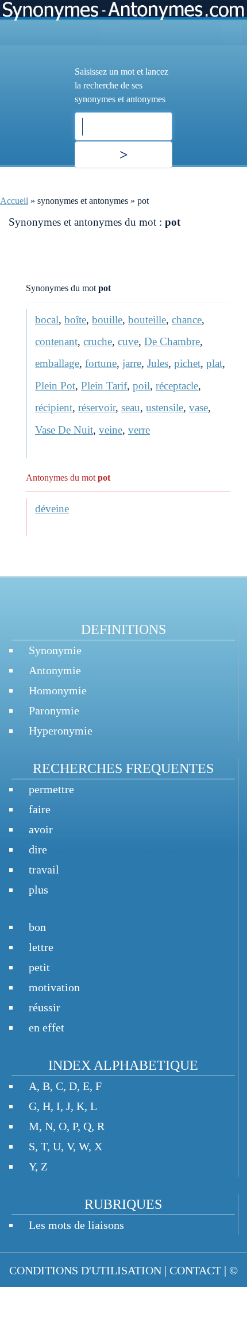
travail (44, 869)
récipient (53, 407)
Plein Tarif (104, 386)
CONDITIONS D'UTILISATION (85, 1270)
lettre (41, 947)
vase (198, 407)
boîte (75, 320)
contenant (56, 341)
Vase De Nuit (64, 430)
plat (214, 363)
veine (110, 430)
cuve (128, 341)
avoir (41, 829)
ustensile (164, 407)
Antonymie (55, 670)
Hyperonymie (60, 730)
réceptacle (177, 386)
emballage (57, 363)
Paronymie (54, 710)
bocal (47, 320)
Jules (157, 363)
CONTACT (195, 1270)
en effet (46, 1027)
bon (37, 927)
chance (187, 320)
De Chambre (172, 341)
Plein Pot (55, 386)
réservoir (96, 407)
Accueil (14, 201)
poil (141, 386)
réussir (44, 1007)
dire (38, 849)
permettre (51, 789)
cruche (97, 341)
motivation (54, 987)
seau (130, 407)
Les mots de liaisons (76, 1225)
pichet (187, 363)
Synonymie (55, 650)
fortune (101, 363)
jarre (131, 363)
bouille (107, 320)
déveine (52, 508)
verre (139, 430)
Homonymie (58, 690)
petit (39, 967)
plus (38, 889)
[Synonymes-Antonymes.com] (123, 22)
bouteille (147, 320)
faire (40, 809)
